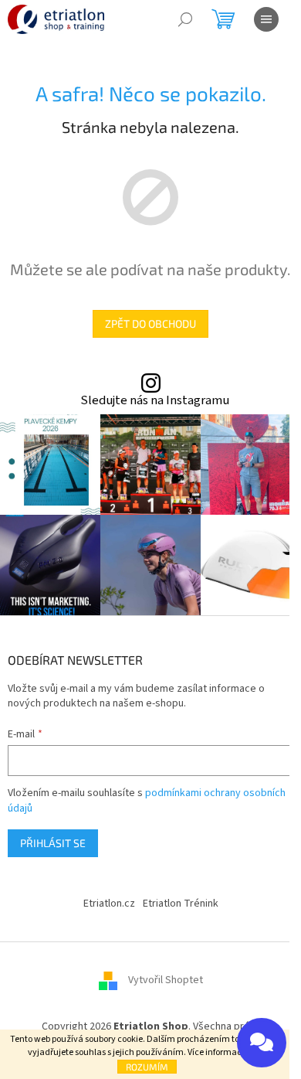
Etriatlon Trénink (180, 903)
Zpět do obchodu (150, 323)
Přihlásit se (53, 842)
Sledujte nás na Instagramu (154, 400)
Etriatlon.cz (109, 903)
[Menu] (266, 19)
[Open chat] (261, 1042)
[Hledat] (185, 19)
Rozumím (147, 1066)
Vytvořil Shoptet (165, 980)
